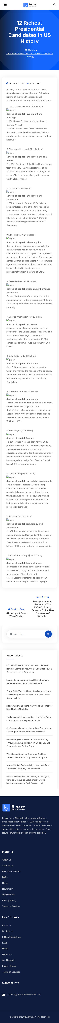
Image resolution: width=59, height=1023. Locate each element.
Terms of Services (11, 906)
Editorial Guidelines (11, 871)
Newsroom (7, 888)
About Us (6, 859)
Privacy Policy (9, 900)
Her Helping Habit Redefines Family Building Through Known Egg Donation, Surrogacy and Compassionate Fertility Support (28, 742)
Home (31, 49)
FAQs (4, 877)
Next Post (43, 607)
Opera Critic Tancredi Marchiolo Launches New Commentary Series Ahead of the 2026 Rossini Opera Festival (28, 694)
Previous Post (16, 613)
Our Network (8, 894)
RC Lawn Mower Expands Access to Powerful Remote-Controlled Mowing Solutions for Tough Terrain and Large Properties (29, 668)
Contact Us (7, 865)
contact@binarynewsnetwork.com (24, 994)
